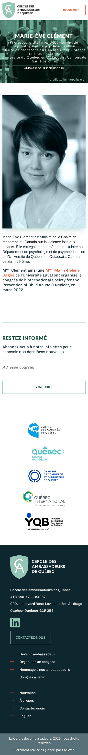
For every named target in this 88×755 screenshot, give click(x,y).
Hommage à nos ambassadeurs (45, 670)
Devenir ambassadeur (37, 654)
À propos (27, 700)
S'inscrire (44, 387)
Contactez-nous (30, 637)
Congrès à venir (32, 677)
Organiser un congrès (37, 662)
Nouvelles (28, 693)
